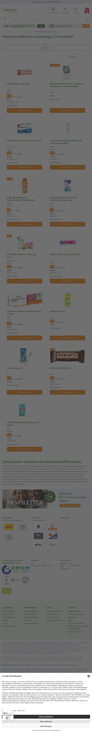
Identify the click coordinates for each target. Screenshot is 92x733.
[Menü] (12, 711)
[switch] (8, 717)
